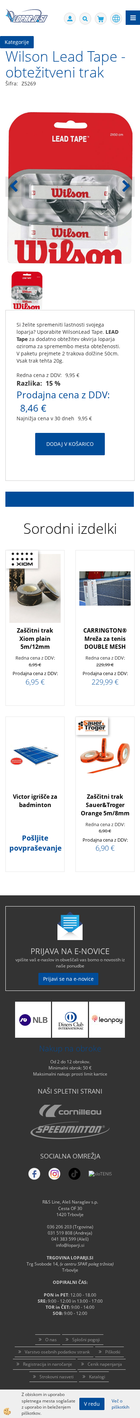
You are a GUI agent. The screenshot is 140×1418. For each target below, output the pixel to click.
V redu (92, 1403)
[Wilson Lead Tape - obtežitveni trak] (27, 290)
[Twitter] (54, 1174)
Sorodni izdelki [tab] (70, 499)
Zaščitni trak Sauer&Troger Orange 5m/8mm (105, 805)
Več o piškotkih (120, 1404)
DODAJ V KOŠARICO (70, 443)
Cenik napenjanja (105, 1364)
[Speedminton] (70, 1130)
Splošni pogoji (86, 1340)
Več (35, 603)
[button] (125, 187)
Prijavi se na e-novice (68, 978)
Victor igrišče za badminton (35, 801)
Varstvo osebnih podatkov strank (57, 1352)
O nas (51, 1340)
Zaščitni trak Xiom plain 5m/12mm (35, 638)
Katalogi (97, 1377)
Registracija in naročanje (47, 1364)
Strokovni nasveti (56, 1377)
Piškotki (112, 1352)
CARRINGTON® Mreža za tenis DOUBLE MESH (105, 638)
